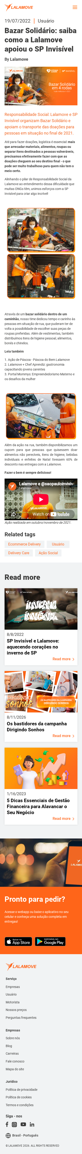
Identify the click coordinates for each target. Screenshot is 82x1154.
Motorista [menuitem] (13, 1002)
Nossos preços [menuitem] (16, 1010)
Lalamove (19, 59)
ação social (48, 553)
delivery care (18, 553)
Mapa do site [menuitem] (15, 1069)
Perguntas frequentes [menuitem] (21, 1017)
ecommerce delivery (24, 544)
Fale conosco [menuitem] (15, 1061)
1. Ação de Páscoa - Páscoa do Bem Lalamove (37, 360)
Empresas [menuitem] (13, 987)
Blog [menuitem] (9, 1046)
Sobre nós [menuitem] (13, 1038)
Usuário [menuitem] (11, 994)
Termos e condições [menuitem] (19, 1105)
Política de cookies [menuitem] (19, 1097)
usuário (58, 544)
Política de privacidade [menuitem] (21, 1089)
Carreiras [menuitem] (12, 1053)
